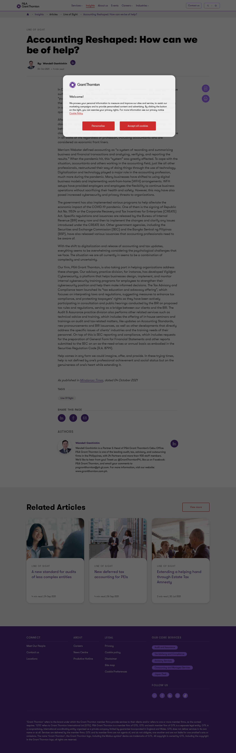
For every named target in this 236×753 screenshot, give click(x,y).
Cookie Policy (76, 113)
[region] (119, 106)
